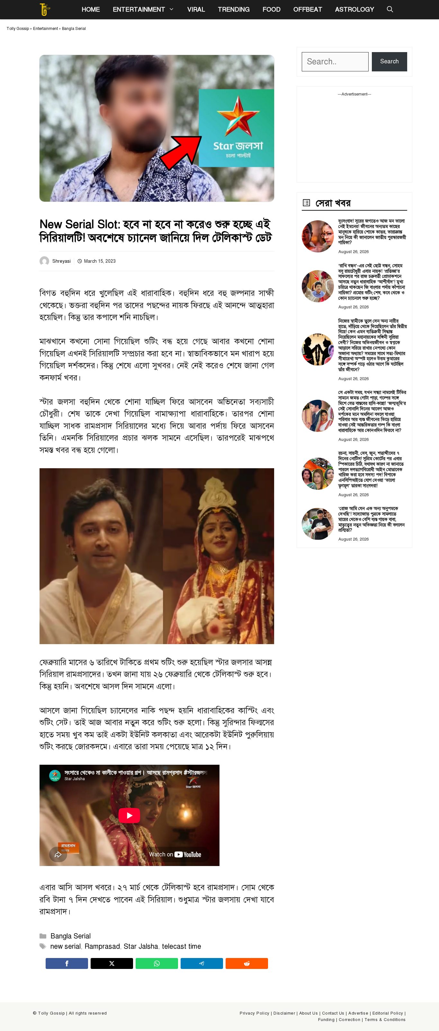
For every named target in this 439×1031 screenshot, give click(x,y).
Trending (234, 9)
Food (272, 9)
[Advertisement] (354, 137)
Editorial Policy (387, 1013)
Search (389, 61)
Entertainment (139, 9)
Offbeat (307, 9)
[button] (390, 9)
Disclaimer (284, 1013)
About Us (308, 1013)
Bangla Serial (74, 28)
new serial (65, 946)
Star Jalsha (141, 946)
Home (91, 9)
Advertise (358, 1013)
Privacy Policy (254, 1013)
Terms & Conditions (385, 1019)
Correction (349, 1019)
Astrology (354, 9)
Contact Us (333, 1013)
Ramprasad (102, 946)
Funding (326, 1019)
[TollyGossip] (45, 9)
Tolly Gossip (17, 28)
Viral (196, 9)
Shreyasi (61, 261)
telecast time (181, 946)
